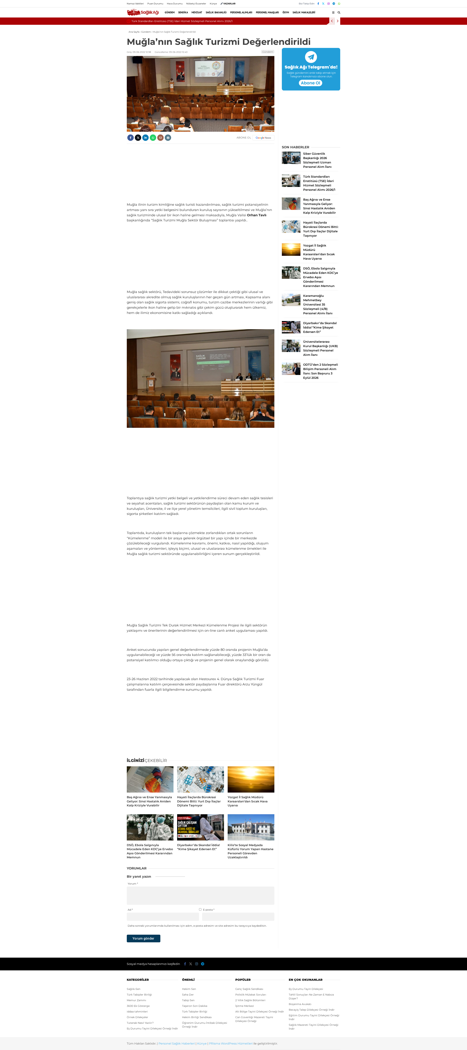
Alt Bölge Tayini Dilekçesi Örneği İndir (259, 1011)
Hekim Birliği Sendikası (197, 1017)
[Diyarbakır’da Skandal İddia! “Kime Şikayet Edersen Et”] (200, 827)
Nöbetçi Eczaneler (196, 3)
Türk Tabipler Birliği (139, 994)
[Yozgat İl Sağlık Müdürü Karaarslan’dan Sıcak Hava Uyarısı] (251, 779)
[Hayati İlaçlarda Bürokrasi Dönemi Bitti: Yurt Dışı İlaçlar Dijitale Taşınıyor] (200, 779)
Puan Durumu (155, 3)
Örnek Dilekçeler (137, 1017)
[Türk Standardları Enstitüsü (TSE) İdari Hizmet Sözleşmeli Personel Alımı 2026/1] (291, 186)
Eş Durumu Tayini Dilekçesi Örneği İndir (152, 1028)
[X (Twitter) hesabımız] (323, 3)
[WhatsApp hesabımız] (339, 3)
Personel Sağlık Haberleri (177, 1043)
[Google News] (263, 137)
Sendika (183, 12)
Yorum (133, 883)
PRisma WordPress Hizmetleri (231, 1043)
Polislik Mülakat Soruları (250, 994)
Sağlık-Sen (133, 989)
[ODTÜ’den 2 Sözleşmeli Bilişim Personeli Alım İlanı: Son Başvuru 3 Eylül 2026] (291, 374)
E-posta (208, 909)
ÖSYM (286, 12)
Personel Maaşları (267, 12)
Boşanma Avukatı (300, 1004)
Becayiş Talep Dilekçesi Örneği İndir (312, 1009)
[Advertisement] (200, 172)
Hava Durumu (175, 3)
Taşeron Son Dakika (194, 1006)
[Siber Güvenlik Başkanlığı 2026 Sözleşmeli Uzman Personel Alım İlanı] (291, 163)
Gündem (170, 12)
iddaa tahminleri (137, 1011)
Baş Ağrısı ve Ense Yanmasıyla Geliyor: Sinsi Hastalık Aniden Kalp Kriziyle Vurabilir (184, 21)
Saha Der (188, 994)
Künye (213, 3)
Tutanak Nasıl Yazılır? (140, 1022)
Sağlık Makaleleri (304, 12)
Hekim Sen (189, 989)
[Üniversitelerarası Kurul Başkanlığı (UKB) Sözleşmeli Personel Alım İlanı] (291, 351)
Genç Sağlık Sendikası (249, 989)
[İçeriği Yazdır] (168, 137)
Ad (130, 909)
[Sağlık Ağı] (143, 15)
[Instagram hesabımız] (328, 3)
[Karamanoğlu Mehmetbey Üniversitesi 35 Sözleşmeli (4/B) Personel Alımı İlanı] (291, 305)
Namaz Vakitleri (135, 3)
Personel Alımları (241, 12)
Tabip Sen (188, 1000)
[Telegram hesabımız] (334, 3)
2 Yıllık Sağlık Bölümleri (250, 1000)
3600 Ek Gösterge (138, 1006)
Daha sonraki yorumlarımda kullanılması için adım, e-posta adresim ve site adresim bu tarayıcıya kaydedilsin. (197, 925)
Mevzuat (197, 12)
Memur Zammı (136, 1000)
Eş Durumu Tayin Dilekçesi (306, 989)
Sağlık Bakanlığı (216, 12)
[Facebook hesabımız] (318, 3)
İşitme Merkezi (244, 1006)
